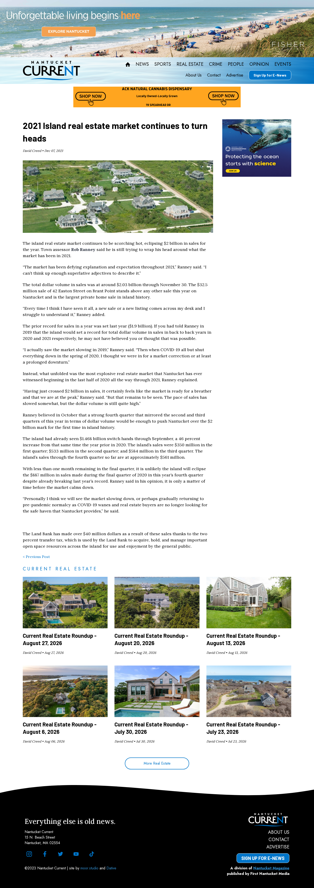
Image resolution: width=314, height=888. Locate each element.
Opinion (259, 64)
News (142, 64)
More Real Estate (157, 763)
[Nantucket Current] (263, 819)
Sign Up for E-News (270, 75)
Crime (215, 64)
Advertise (234, 75)
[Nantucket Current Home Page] (51, 70)
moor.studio (90, 868)
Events (282, 64)
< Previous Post (36, 556)
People (236, 64)
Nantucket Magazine (271, 868)
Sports (162, 64)
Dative (111, 868)
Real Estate (190, 64)
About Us (194, 75)
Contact (214, 75)
